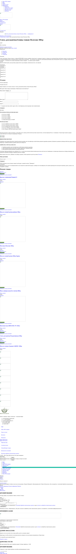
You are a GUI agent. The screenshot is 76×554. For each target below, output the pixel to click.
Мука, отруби (6, 36)
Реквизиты (3, 437)
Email (1, 103)
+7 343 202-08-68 (3, 551)
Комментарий (3, 504)
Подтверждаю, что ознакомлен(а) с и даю (28, 505)
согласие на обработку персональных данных (46, 505)
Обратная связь (8, 10)
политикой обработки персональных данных (25, 505)
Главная (1, 36)
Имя (1, 101)
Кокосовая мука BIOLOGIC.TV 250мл (10, 325)
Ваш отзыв (2, 99)
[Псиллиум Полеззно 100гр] (13, 241)
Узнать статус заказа (9, 7)
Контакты (7, 11)
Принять (19, 486)
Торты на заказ (4, 432)
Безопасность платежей (6, 450)
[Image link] (4, 414)
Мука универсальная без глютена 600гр (10, 290)
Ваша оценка (3, 90)
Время (1, 501)
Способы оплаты (4, 445)
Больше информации (8, 486)
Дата (1, 500)
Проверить (2, 161)
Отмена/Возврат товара (6, 448)
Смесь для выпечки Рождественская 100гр (11, 336)
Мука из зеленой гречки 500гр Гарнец (10, 256)
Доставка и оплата (8, 8)
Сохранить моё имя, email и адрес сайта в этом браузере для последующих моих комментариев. (20, 105)
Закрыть (1, 476)
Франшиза (7, 6)
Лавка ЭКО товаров (5, 429)
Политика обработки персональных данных (10, 453)
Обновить (40, 154)
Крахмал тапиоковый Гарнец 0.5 (8, 177)
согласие (39, 526)
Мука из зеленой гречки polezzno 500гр (10, 212)
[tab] (4, 51)
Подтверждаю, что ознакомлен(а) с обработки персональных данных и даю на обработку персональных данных (28, 526)
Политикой (18, 526)
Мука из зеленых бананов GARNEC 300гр (11, 346)
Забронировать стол (4, 18)
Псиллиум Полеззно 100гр (7, 245)
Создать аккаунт (3, 483)
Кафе (2, 426)
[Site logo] (6, 17)
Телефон (2, 498)
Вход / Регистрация (6, 473)
